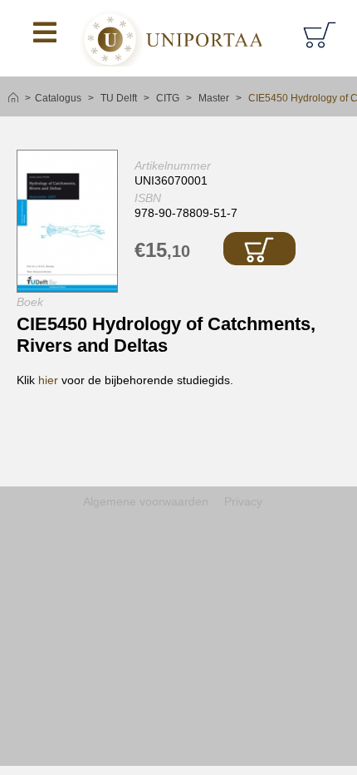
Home (13, 98)
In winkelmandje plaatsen (259, 248)
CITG (167, 98)
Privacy (243, 501)
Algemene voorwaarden (145, 501)
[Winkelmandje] (321, 33)
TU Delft (118, 98)
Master (213, 98)
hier (48, 380)
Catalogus (58, 98)
